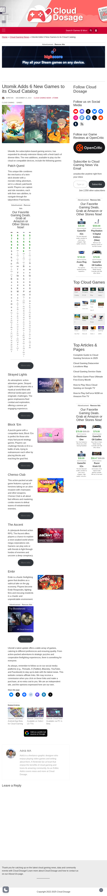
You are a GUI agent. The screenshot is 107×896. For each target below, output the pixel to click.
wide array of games (46, 648)
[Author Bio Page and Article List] (11, 753)
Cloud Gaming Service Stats (87, 371)
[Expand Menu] (3, 30)
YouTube (55, 669)
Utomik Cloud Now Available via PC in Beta (54, 721)
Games (19, 103)
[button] (6, 889)
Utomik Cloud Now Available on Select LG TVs (35, 721)
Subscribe (97, 184)
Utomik (55, 98)
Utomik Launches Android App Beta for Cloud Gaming (15, 721)
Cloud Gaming (8, 103)
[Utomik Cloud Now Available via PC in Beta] (54, 712)
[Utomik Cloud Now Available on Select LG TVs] (35, 712)
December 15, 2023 (23, 98)
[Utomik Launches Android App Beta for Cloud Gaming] (16, 712)
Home (5, 37)
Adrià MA (9, 98)
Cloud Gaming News (19, 37)
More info (25, 365)
